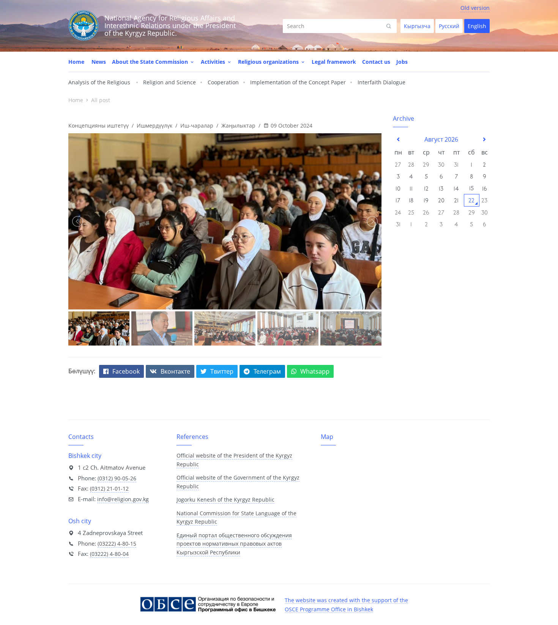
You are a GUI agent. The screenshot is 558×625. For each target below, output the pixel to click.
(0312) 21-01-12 (109, 488)
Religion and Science (169, 82)
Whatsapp (314, 371)
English (477, 26)
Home (76, 61)
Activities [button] (214, 61)
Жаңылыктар (238, 125)
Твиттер (221, 371)
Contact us (376, 61)
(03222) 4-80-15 (117, 543)
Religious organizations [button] (269, 61)
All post (100, 100)
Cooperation (223, 82)
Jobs (402, 61)
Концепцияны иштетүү (98, 125)
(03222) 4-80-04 (109, 553)
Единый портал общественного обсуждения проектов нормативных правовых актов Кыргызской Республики (234, 544)
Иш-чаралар (196, 125)
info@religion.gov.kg (123, 499)
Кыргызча (417, 26)
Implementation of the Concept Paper (298, 82)
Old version (475, 7)
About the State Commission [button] (150, 61)
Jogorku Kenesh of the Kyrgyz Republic (225, 499)
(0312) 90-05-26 (117, 478)
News (98, 61)
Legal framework (334, 61)
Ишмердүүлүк (154, 125)
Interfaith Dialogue (381, 82)
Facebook (126, 371)
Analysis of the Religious (99, 82)
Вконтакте (175, 371)
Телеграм (267, 371)
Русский (449, 26)
